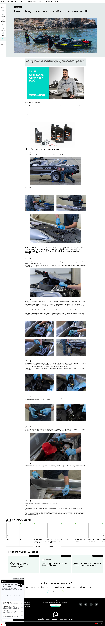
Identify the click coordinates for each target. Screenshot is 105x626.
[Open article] (23, 564)
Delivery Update (26, 602)
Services (56, 1)
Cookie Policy (27, 623)
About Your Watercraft (19, 1)
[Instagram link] (80, 604)
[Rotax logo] (70, 619)
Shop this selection (10, 521)
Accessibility (33, 623)
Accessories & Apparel (32, 1)
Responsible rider (49, 1)
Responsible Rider (27, 604)
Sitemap (36, 623)
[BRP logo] (55, 614)
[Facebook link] (91, 604)
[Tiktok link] (85, 604)
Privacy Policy (22, 623)
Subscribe (55, 605)
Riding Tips (41, 1)
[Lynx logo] (48, 619)
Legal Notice (17, 623)
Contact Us (55, 591)
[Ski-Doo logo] (41, 619)
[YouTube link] (96, 604)
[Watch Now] (55, 83)
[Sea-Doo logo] (2, 1)
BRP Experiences (26, 606)
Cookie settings (41, 623)
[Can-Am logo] (63, 619)
